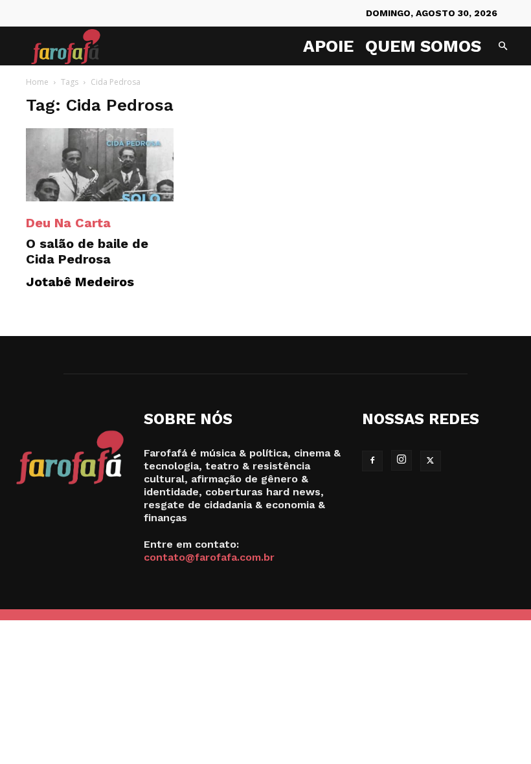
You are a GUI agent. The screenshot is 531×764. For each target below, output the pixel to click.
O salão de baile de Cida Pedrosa (87, 251)
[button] (502, 46)
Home (37, 81)
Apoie (328, 46)
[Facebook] (372, 461)
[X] (430, 461)
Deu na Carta (68, 222)
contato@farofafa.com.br (209, 557)
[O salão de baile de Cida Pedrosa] (100, 164)
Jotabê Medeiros (80, 281)
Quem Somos (423, 46)
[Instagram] (401, 460)
